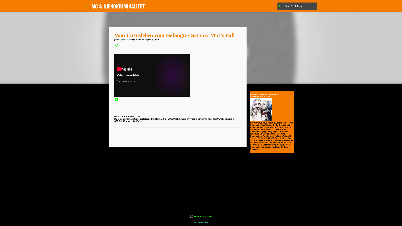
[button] (116, 46)
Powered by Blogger (203, 216)
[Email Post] (116, 101)
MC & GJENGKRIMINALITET (118, 6)
